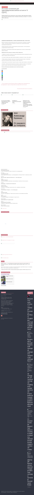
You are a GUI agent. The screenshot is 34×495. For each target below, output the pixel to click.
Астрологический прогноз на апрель (25, 88)
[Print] (17, 79)
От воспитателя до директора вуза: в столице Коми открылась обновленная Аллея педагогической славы (30, 434)
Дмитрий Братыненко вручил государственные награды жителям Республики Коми (30, 472)
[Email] (17, 78)
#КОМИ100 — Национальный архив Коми (16, 101)
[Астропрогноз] (7, 236)
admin (6, 13)
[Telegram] (17, 74)
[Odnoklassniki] (17, 71)
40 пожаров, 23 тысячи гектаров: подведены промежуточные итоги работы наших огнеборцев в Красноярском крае (30, 390)
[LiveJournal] (17, 77)
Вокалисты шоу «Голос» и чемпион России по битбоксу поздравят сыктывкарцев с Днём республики (30, 314)
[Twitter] (17, 73)
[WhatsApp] (17, 75)
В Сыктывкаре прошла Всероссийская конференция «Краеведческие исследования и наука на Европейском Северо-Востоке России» (15, 84)
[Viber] (17, 76)
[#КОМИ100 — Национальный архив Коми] (17, 94)
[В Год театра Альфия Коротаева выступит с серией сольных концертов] (6, 94)
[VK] (17, 70)
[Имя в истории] (13, 111)
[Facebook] (17, 72)
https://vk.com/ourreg (4, 313)
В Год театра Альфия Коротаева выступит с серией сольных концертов (5, 102)
